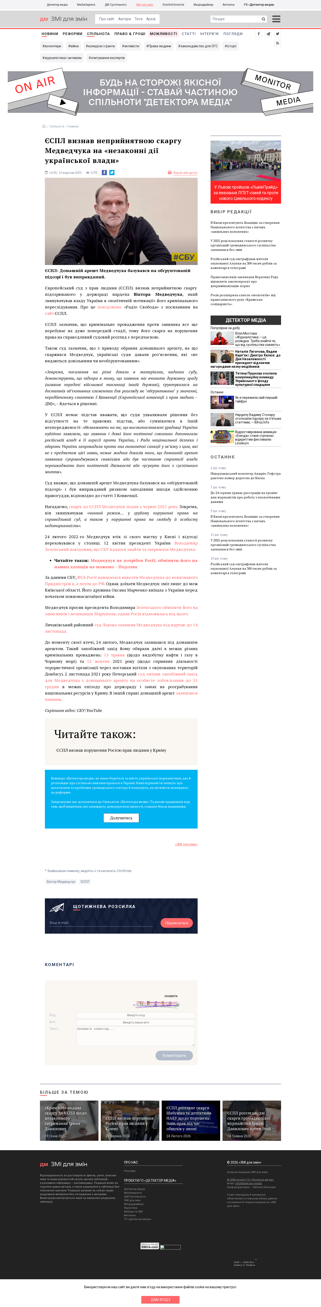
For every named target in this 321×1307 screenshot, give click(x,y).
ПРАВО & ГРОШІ (129, 34)
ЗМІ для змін (144, 4)
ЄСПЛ (85, 882)
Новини (50, 34)
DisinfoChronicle (173, 4)
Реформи (72, 34)
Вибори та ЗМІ (133, 1211)
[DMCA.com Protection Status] (149, 1248)
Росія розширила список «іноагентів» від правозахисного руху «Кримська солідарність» (243, 299)
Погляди (233, 34)
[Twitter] (111, 172)
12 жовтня (98, 661)
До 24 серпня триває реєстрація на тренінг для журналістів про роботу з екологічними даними (245, 497)
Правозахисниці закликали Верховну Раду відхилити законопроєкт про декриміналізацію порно (244, 281)
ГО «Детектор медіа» (259, 4)
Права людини (160, 46)
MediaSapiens (86, 4)
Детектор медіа (57, 4)
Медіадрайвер (203, 4)
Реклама (129, 1171)
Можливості (163, 34)
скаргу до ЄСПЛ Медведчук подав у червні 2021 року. (123, 506)
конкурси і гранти (101, 46)
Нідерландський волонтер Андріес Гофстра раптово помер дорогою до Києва (246, 475)
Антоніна (229, 4)
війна (74, 46)
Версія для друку (185, 172)
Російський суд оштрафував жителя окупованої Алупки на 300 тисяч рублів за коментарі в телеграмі (244, 263)
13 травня (114, 655)
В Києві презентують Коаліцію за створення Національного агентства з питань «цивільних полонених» (245, 227)
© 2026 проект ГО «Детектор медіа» (250, 1179)
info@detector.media (248, 1183)
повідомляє (110, 307)
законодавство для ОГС (199, 46)
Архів (151, 19)
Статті (189, 34)
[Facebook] (104, 172)
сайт (49, 313)
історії (231, 46)
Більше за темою (64, 1092)
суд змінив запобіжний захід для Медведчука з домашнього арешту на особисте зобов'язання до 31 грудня (121, 680)
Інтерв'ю (209, 34)
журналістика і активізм (63, 58)
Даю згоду (160, 1300)
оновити (170, 996)
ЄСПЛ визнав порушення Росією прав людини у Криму (111, 750)
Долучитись (121, 818)
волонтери (53, 46)
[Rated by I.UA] (170, 1248)
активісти (131, 46)
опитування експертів (108, 58)
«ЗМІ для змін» (186, 844)
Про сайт (106, 19)
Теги (138, 19)
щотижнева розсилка (104, 906)
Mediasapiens (133, 1192)
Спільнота (98, 34)
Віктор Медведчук (61, 882)
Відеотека (130, 1207)
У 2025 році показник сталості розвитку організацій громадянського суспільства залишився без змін (243, 245)
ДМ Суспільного (115, 4)
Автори (124, 19)
